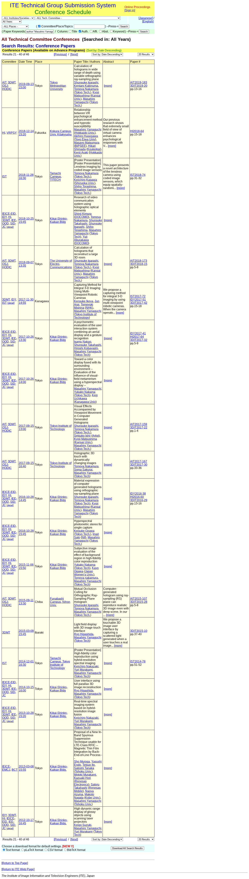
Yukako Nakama (84, 391)
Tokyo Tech (82, 354)
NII (83, 537)
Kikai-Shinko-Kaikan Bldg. (58, 714)
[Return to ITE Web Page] (17, 869)
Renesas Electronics (81, 783)
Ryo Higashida (83, 634)
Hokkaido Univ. (85, 132)
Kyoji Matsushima (86, 94)
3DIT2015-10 (138, 630)
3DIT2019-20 (138, 85)
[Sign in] (129, 10)
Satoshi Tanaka (84, 768)
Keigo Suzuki (82, 825)
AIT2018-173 (138, 260)
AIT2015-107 (138, 598)
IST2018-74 (137, 174)
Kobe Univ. (92, 797)
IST (4, 176)
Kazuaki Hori (82, 777)
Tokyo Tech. (82, 92)
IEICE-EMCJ (6, 768)
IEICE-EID (9, 213)
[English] (147, 21)
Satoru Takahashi (86, 786)
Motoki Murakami (85, 774)
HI (3, 132)
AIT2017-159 (138, 424)
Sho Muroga (82, 761)
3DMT (11, 82)
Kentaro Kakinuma (86, 85)
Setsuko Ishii (82, 435)
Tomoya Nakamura (86, 89)
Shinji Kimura (83, 213)
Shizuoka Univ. (84, 183)
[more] (108, 85)
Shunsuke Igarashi (86, 82)
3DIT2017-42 (138, 302)
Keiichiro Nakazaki (86, 666)
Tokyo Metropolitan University (58, 86)
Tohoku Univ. (83, 771)
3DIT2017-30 (138, 464)
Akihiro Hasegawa (86, 136)
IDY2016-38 (138, 493)
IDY (4, 217)
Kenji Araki (81, 152)
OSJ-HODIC (7, 87)
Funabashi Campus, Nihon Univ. (60, 602)
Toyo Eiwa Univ (85, 139)
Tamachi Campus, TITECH (56, 176)
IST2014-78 (137, 661)
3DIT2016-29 (138, 500)
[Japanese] (146, 18)
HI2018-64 (137, 131)
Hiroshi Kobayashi (86, 348)
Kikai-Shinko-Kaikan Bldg (58, 220)
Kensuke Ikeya (83, 301)
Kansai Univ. (83, 442)
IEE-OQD (8, 823)
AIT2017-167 (138, 461)
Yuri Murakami (83, 669)
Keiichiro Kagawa (85, 179)
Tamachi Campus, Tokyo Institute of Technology (60, 663)
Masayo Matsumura (86, 142)
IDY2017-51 (138, 299)
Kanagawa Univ (85, 401)
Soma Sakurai (83, 469)
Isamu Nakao (82, 341)
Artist (95, 435)
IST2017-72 (137, 296)
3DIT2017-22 (138, 427)
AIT (4, 82)
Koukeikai (93, 149)
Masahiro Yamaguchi (84, 100)
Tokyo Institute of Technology (85, 316)
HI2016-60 (137, 496)
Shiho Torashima (85, 186)
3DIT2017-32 (138, 340)
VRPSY (12, 132)
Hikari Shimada (85, 147)
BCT (15, 769)
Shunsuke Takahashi (87, 344)
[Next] (74, 54)
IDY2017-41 (138, 333)
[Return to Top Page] (14, 863)
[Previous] (60, 54)
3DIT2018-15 (138, 264)
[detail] (10, 227)
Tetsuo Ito (88, 764)
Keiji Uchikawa (86, 397)
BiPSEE (80, 145)
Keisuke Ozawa (84, 530)
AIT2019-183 (138, 82)
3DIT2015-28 (138, 601)
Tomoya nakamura (86, 577)
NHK (89, 307)
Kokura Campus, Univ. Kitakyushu (61, 133)
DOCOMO (81, 217)
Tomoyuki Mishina (83, 306)
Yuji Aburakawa (81, 238)
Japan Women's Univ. (83, 573)
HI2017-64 (137, 336)
